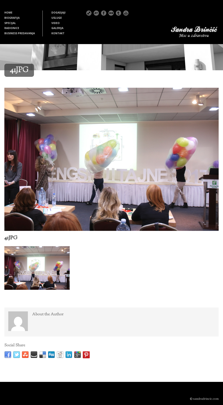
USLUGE (56, 18)
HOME (8, 12)
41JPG (10, 238)
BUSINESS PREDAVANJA (19, 33)
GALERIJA (57, 28)
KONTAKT (57, 33)
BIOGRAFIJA (12, 18)
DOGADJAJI (58, 12)
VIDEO (55, 23)
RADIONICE (11, 28)
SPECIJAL (10, 23)
